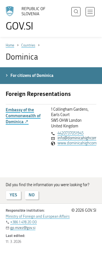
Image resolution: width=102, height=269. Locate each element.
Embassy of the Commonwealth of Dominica (23, 116)
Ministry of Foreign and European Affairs (38, 216)
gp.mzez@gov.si (22, 228)
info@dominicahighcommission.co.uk (77, 138)
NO (32, 195)
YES (13, 195)
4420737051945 (71, 133)
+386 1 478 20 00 (23, 222)
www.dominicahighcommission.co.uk (77, 143)
